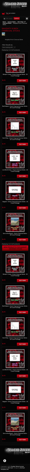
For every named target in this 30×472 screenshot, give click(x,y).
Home (4, 22)
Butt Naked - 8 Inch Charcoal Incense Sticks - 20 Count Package (15, 107)
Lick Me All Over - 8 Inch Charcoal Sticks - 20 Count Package (15, 170)
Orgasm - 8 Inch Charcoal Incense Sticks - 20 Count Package (15, 202)
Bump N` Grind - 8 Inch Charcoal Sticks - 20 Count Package (15, 75)
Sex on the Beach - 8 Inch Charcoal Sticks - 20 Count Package (15, 234)
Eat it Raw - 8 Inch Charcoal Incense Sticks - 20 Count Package (15, 138)
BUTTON (27, 18)
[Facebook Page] (5, 460)
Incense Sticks (12, 22)
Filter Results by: (7, 45)
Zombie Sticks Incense (17, 466)
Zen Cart (10, 468)
